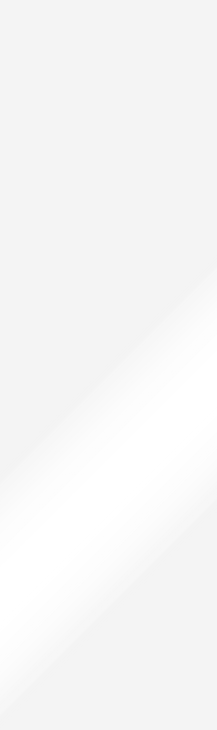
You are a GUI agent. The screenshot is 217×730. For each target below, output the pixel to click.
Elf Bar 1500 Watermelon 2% (22, 378)
